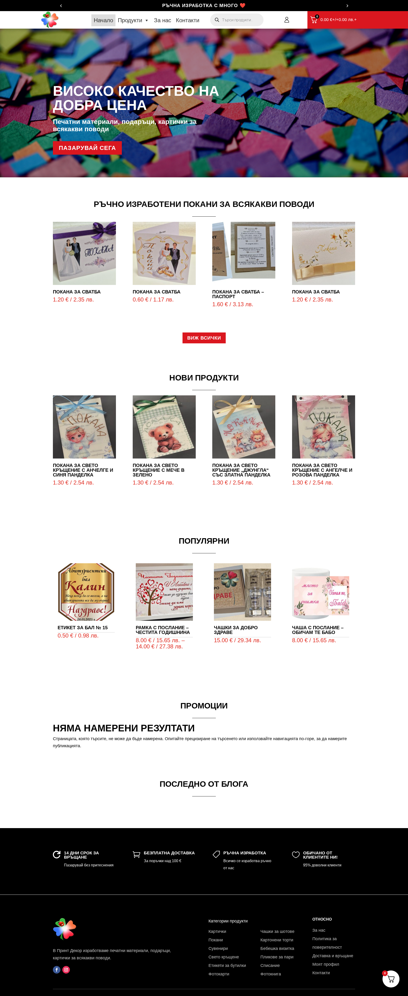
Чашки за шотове (277, 931)
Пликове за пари (276, 957)
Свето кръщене (223, 957)
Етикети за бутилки (227, 965)
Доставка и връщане (332, 955)
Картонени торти (276, 940)
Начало (103, 20)
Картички (217, 931)
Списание (270, 965)
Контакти (187, 20)
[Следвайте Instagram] (66, 970)
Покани (215, 940)
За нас (162, 20)
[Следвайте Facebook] (56, 970)
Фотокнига (270, 974)
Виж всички (204, 338)
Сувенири (218, 948)
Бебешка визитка (277, 948)
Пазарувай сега (87, 147)
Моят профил (325, 964)
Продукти (130, 20)
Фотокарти (218, 974)
